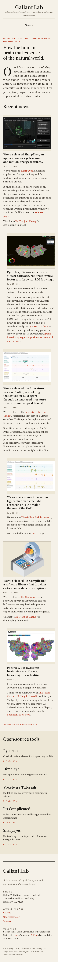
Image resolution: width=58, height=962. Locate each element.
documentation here (18, 714)
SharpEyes (27, 170)
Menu (28, 25)
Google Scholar (11, 916)
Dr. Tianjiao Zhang (25, 221)
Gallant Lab (29, 7)
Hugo (16, 935)
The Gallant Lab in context (36, 517)
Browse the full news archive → (20, 724)
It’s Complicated (30, 597)
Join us (7, 921)
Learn (35, 533)
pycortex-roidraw (38, 326)
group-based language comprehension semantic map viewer (30, 337)
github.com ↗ (10, 761)
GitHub (7, 912)
